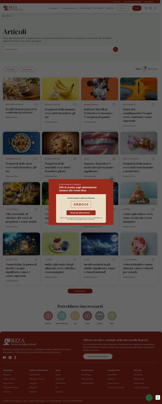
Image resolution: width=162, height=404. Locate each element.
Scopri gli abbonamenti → (81, 213)
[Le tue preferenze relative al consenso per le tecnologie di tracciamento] (158, 397)
